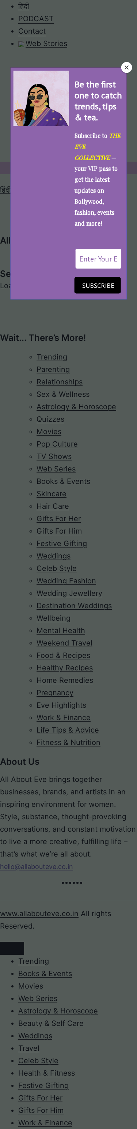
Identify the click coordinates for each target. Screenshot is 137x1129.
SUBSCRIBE (98, 285)
